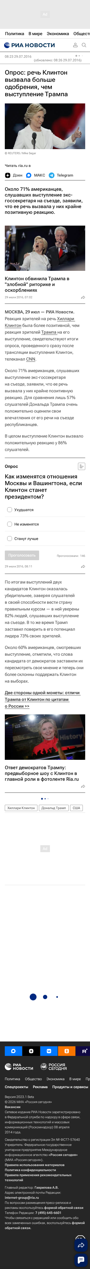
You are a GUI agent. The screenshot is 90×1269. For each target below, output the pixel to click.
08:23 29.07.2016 (18, 56)
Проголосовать (22, 555)
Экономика (56, 1079)
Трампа (49, 332)
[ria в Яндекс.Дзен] (31, 1051)
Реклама (40, 1087)
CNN (30, 359)
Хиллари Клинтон (21, 808)
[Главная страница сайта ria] (29, 45)
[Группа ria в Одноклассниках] (66, 1051)
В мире (75, 1079)
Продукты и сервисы (70, 1087)
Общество (33, 1079)
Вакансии (12, 1107)
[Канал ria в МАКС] (13, 1051)
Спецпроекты (16, 1087)
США (76, 808)
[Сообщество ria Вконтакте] (49, 1051)
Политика (12, 1079)
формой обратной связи (63, 1208)
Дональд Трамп (54, 808)
